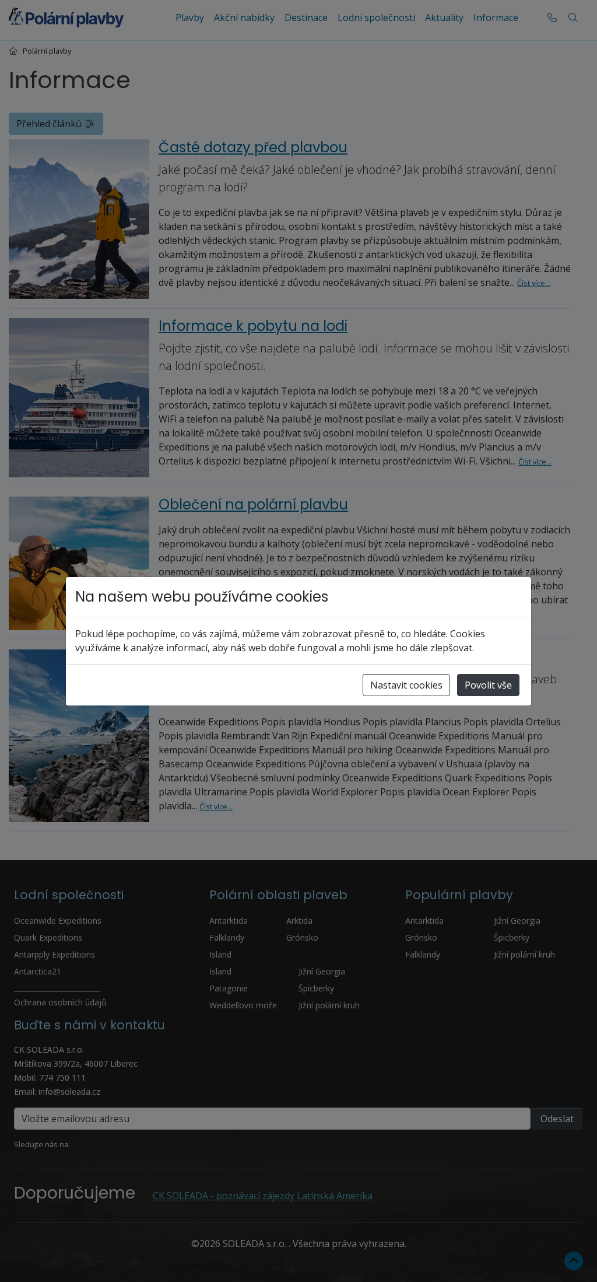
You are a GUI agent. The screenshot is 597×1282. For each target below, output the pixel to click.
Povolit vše (488, 685)
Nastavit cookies (406, 685)
